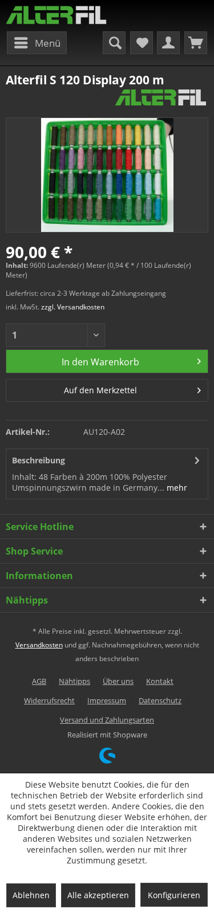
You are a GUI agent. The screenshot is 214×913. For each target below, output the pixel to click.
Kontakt (159, 681)
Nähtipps (74, 681)
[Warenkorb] (195, 42)
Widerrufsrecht (49, 700)
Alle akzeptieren (98, 895)
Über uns (118, 681)
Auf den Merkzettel (100, 390)
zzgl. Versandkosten (72, 307)
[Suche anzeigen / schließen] (114, 42)
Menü (47, 43)
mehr (175, 487)
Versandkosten (39, 645)
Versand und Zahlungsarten (107, 720)
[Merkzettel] (141, 42)
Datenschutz (160, 700)
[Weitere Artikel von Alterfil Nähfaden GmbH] (160, 98)
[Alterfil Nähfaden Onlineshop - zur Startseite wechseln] (56, 16)
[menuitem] (37, 42)
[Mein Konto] (168, 42)
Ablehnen (31, 895)
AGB (39, 681)
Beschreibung (38, 460)
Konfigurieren (174, 895)
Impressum (106, 700)
